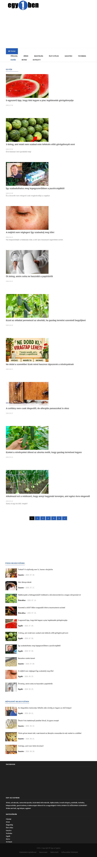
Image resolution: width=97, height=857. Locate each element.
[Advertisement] (51, 29)
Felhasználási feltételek (69, 852)
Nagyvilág (38, 56)
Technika (82, 56)
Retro (24, 60)
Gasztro (68, 56)
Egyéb (13, 60)
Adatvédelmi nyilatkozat (27, 852)
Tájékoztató (54, 852)
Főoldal (12, 51)
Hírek (26, 56)
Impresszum (43, 852)
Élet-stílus (54, 56)
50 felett (37, 60)
